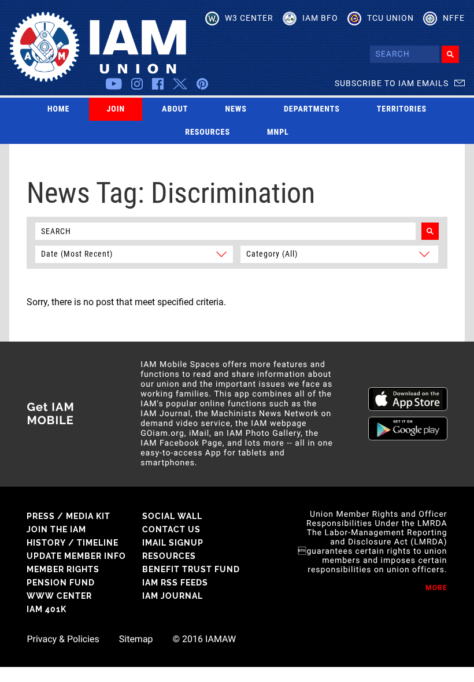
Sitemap (136, 639)
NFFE (454, 18)
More (436, 588)
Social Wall (172, 516)
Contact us (171, 529)
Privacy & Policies (63, 639)
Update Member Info (76, 556)
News (236, 109)
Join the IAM (56, 529)
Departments (312, 109)
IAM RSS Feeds (175, 582)
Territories (402, 109)
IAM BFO (320, 18)
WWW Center (59, 596)
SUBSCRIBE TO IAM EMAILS (392, 83)
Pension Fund (61, 582)
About (175, 109)
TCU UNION (390, 18)
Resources (207, 132)
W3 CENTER (249, 18)
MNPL (278, 132)
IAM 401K (46, 609)
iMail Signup (172, 542)
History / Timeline (72, 542)
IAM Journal (172, 596)
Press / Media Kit (68, 516)
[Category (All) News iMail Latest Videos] (336, 253)
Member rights (63, 569)
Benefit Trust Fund (191, 569)
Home (58, 109)
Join (115, 109)
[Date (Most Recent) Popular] (135, 253)
